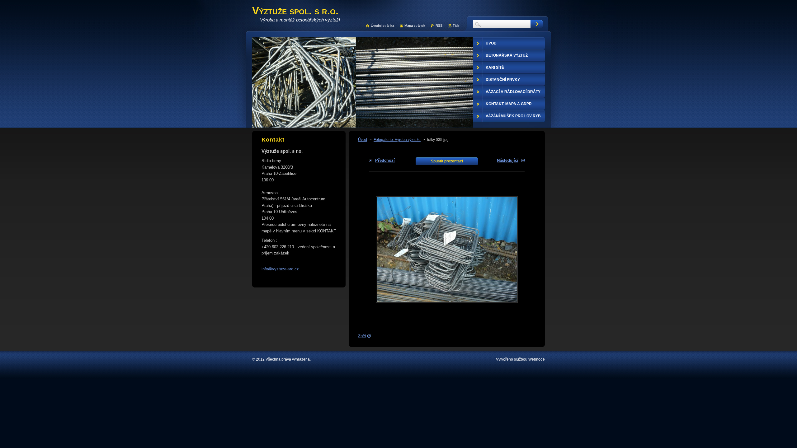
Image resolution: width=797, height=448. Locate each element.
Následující (507, 160)
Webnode (536, 359)
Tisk (456, 25)
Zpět (362, 336)
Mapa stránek (414, 25)
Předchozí (385, 160)
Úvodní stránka (382, 25)
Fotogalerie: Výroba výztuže (397, 140)
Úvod (362, 140)
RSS (439, 25)
